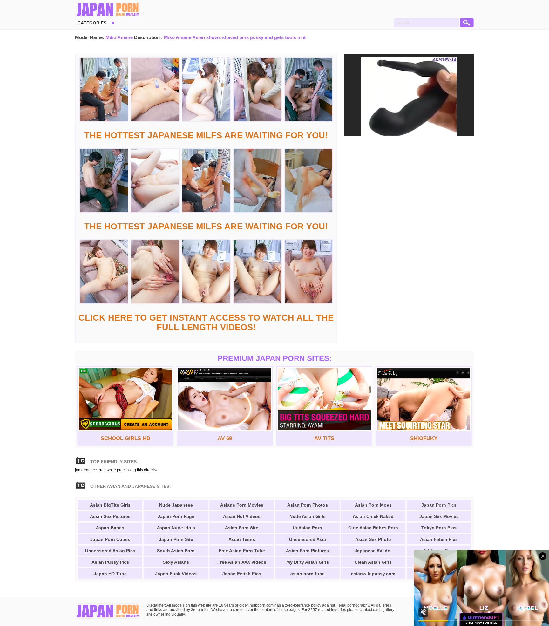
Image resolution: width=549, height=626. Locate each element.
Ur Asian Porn (307, 527)
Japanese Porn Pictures (107, 9)
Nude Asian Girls (307, 516)
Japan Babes (110, 527)
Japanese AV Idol (373, 550)
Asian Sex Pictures (110, 516)
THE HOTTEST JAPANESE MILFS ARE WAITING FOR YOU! (206, 135)
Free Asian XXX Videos (241, 562)
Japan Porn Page (176, 516)
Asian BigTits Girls (110, 504)
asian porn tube (307, 573)
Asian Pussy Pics (110, 562)
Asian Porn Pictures (307, 550)
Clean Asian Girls (373, 562)
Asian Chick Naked (373, 516)
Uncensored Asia (307, 539)
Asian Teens (241, 539)
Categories (92, 22)
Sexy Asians (176, 562)
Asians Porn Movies (241, 504)
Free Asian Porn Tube (242, 550)
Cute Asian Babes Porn (373, 527)
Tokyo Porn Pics (439, 527)
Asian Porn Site (241, 527)
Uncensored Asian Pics (110, 550)
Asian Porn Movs (373, 504)
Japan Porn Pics (439, 504)
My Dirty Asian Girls (307, 562)
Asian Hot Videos (242, 516)
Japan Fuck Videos (176, 573)
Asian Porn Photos (307, 504)
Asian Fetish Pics (439, 539)
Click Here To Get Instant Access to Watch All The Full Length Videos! (206, 322)
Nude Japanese (176, 504)
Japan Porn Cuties (110, 539)
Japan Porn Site (176, 539)
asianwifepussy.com (373, 573)
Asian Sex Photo (373, 539)
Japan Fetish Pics (241, 573)
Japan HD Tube (110, 573)
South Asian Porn (176, 550)
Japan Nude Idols (176, 527)
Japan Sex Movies (439, 516)
